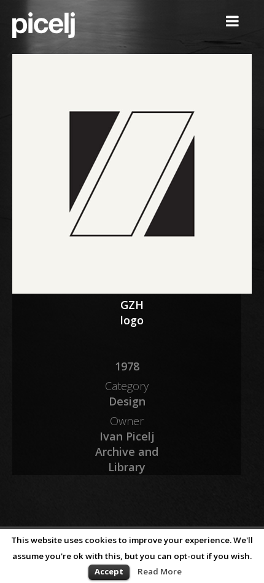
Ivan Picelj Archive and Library (126, 451)
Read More (160, 571)
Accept (109, 571)
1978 (127, 366)
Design (127, 401)
